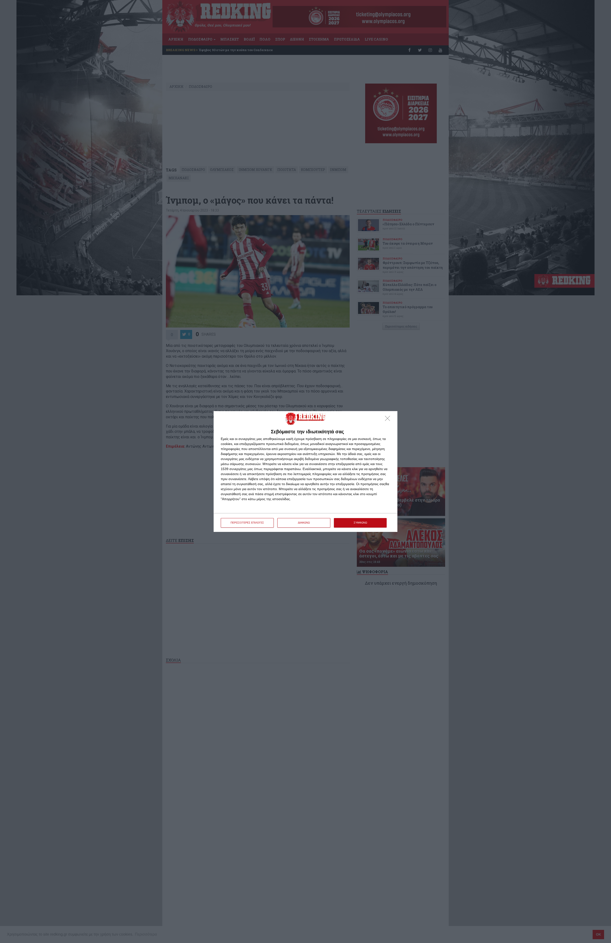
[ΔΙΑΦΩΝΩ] (389, 420)
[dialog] (305, 471)
